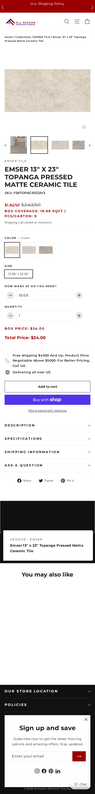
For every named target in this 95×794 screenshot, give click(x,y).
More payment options (47, 410)
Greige (28, 250)
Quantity (13, 307)
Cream (12, 250)
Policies (16, 705)
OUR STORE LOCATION (31, 691)
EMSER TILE (41, 37)
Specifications (23, 439)
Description (20, 425)
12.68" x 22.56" (18, 274)
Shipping (11, 222)
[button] (2, 7)
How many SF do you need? (31, 286)
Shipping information (32, 452)
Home (9, 37)
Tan (45, 250)
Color (17, 238)
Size (8, 266)
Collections (23, 37)
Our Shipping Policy (47, 4)
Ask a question (24, 465)
